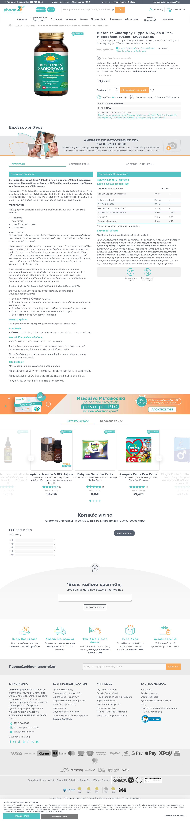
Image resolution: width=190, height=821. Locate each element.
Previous (31, 458)
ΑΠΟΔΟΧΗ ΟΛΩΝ (22, 816)
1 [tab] (90, 500)
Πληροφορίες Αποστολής (67, 693)
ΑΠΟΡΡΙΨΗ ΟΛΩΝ (59, 817)
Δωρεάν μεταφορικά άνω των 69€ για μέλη (157, 97)
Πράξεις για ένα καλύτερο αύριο (159, 708)
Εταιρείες (168, 19)
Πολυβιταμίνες (104, 115)
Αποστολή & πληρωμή (140, 164)
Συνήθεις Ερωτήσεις (64, 704)
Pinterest (28, 741)
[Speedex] (89, 770)
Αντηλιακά (56, 19)
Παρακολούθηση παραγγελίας (166, 2)
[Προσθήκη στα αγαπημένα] (152, 90)
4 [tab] (99, 500)
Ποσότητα (102, 90)
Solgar (60, 780)
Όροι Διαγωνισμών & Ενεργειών (70, 715)
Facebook (10, 741)
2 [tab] (93, 500)
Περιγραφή (18, 164)
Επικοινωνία (59, 708)
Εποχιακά (71, 19)
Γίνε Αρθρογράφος (151, 712)
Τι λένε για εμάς (150, 693)
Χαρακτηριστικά (79, 164)
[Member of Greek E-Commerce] (120, 780)
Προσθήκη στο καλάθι (135, 90)
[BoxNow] (102, 770)
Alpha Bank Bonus (107, 701)
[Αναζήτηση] (120, 10)
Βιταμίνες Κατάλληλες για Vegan (141, 115)
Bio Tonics (162, 48)
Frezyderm (33, 780)
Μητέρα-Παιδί (98, 19)
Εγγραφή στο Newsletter (67, 712)
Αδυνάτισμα (132, 19)
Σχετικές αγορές (78, 421)
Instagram (15, 741)
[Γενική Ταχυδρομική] (76, 770)
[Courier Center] (113, 770)
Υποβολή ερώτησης (95, 607)
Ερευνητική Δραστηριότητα (156, 701)
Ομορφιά (22, 19)
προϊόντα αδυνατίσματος (26, 699)
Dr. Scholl (70, 780)
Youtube (24, 741)
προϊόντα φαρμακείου (21, 702)
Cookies (91, 798)
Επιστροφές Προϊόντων (66, 697)
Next (159, 458)
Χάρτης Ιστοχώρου (131, 798)
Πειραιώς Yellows (106, 708)
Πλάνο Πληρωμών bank (112, 712)
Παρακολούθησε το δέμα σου (69, 701)
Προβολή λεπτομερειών (174, 815)
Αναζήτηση (173, 667)
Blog (143, 704)
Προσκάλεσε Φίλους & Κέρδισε (114, 697)
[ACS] (125, 770)
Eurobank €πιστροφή (108, 704)
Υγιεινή (84, 19)
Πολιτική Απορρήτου (74, 798)
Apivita (51, 780)
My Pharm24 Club (107, 690)
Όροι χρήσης (55, 798)
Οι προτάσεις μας (111, 421)
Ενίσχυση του (119, 2)
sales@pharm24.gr (24, 732)
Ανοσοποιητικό (119, 115)
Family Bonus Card (107, 693)
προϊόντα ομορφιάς (20, 709)
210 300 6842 (21, 723)
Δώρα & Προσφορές (150, 19)
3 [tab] (96, 500)
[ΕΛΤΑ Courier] (64, 770)
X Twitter (33, 741)
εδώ (61, 811)
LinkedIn (37, 741)
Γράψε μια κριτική (124, 533)
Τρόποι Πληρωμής (63, 690)
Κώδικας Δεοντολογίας (108, 798)
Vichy (97, 780)
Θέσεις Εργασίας (150, 697)
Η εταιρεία (147, 690)
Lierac (43, 780)
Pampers (106, 780)
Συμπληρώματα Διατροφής (39, 19)
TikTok (19, 741)
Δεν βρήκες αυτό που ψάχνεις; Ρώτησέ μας (95, 589)
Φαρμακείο (116, 19)
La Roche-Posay (84, 780)
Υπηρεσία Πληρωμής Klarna (112, 715)
